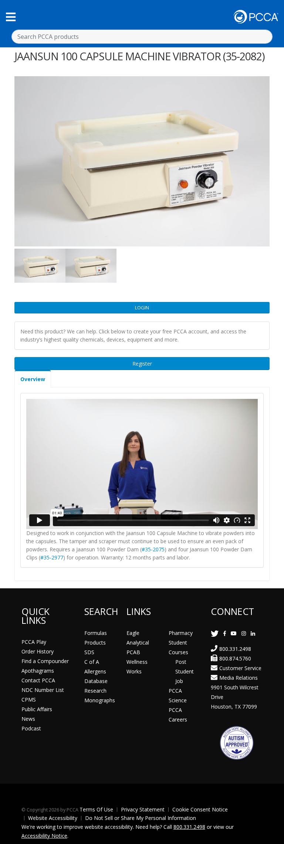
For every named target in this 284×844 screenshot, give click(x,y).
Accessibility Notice (44, 835)
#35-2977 (51, 557)
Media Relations (238, 677)
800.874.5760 (235, 658)
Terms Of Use (96, 809)
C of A (91, 661)
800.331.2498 (235, 648)
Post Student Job (184, 671)
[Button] (11, 17)
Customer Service (240, 668)
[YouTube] (234, 633)
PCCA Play (33, 641)
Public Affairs (36, 709)
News (28, 718)
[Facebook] (224, 633)
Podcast (31, 728)
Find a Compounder (45, 661)
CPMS (28, 699)
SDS (89, 652)
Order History (37, 651)
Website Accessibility (52, 817)
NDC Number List (42, 689)
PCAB (133, 652)
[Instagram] (243, 633)
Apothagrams (37, 670)
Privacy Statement (143, 809)
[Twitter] (215, 633)
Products (95, 642)
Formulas (95, 632)
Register (142, 363)
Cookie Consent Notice (200, 809)
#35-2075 (153, 549)
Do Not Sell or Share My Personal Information (140, 817)
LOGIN (142, 307)
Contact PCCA (38, 680)
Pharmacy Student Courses (181, 642)
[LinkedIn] (253, 633)
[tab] (32, 378)
